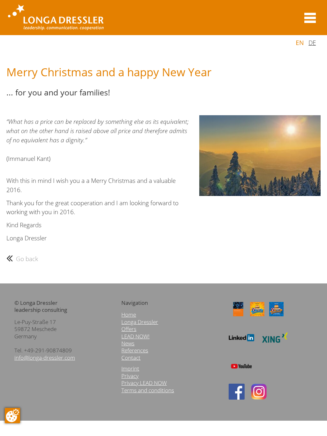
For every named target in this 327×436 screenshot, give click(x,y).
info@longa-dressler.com (44, 357)
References (134, 350)
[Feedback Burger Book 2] (276, 316)
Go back (27, 258)
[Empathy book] (238, 316)
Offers (128, 329)
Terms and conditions (147, 390)
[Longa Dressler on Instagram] (259, 397)
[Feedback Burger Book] (257, 316)
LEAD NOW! (135, 336)
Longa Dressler (139, 322)
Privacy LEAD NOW (144, 383)
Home (128, 314)
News (127, 343)
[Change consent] (12, 415)
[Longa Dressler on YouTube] (241, 373)
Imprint (130, 368)
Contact (131, 357)
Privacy (130, 376)
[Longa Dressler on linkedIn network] (241, 345)
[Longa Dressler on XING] (275, 345)
